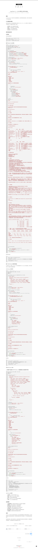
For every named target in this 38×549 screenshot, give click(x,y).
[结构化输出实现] (31, 32)
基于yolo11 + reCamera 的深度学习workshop (12, 525)
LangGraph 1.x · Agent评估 (28, 525)
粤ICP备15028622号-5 (19, 545)
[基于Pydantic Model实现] (31, 43)
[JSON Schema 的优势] (31, 493)
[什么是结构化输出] (31, 21)
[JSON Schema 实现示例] (31, 269)
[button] (36, 546)
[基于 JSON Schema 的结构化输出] (31, 263)
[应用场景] (31, 502)
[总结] (31, 513)
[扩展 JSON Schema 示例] (31, 367)
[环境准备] (31, 34)
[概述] (31, 16)
